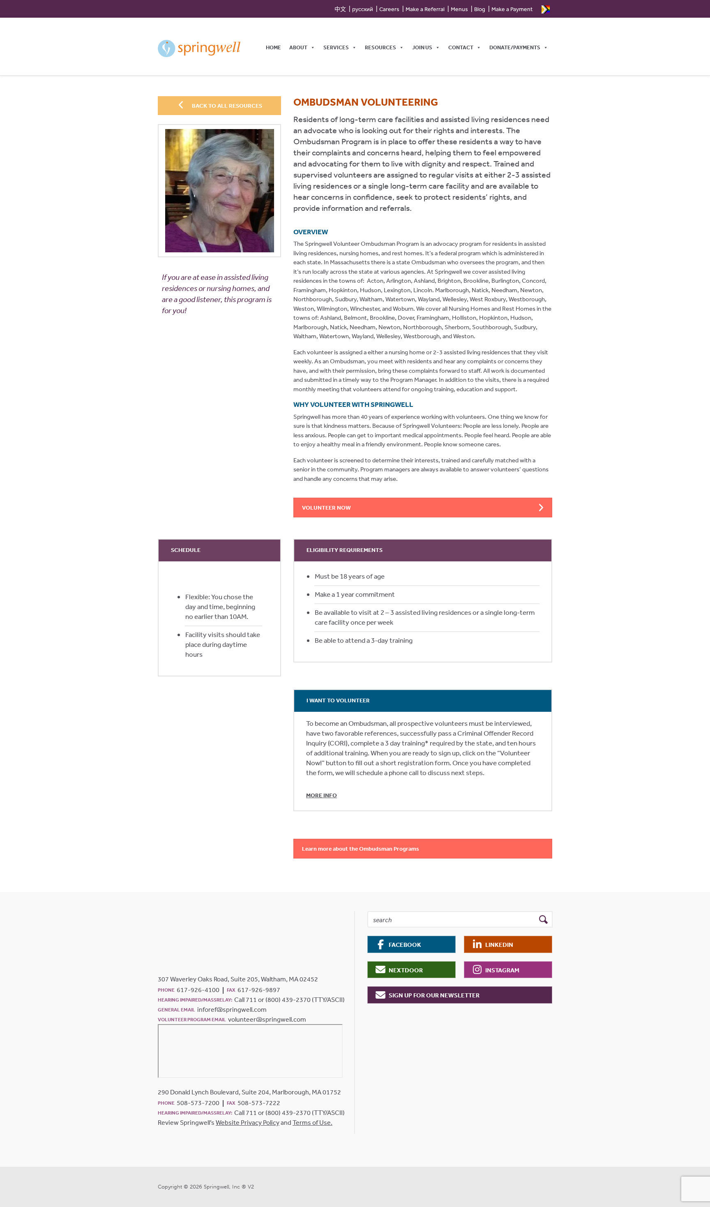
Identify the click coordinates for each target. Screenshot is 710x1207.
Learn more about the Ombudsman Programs (360, 848)
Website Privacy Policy (247, 1122)
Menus (459, 9)
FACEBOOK (405, 945)
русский (362, 9)
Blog (479, 9)
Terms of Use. (312, 1122)
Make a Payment (511, 9)
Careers (389, 9)
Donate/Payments (514, 47)
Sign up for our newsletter (434, 995)
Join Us (422, 47)
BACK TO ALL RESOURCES (226, 105)
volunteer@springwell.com (267, 1019)
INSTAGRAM (502, 970)
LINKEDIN (499, 945)
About (298, 47)
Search (543, 919)
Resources (380, 47)
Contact (460, 47)
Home (273, 47)
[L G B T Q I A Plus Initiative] (545, 9)
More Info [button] (321, 795)
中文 (340, 9)
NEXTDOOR (406, 970)
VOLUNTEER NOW (326, 507)
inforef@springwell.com (232, 1009)
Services (336, 47)
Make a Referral (425, 9)
